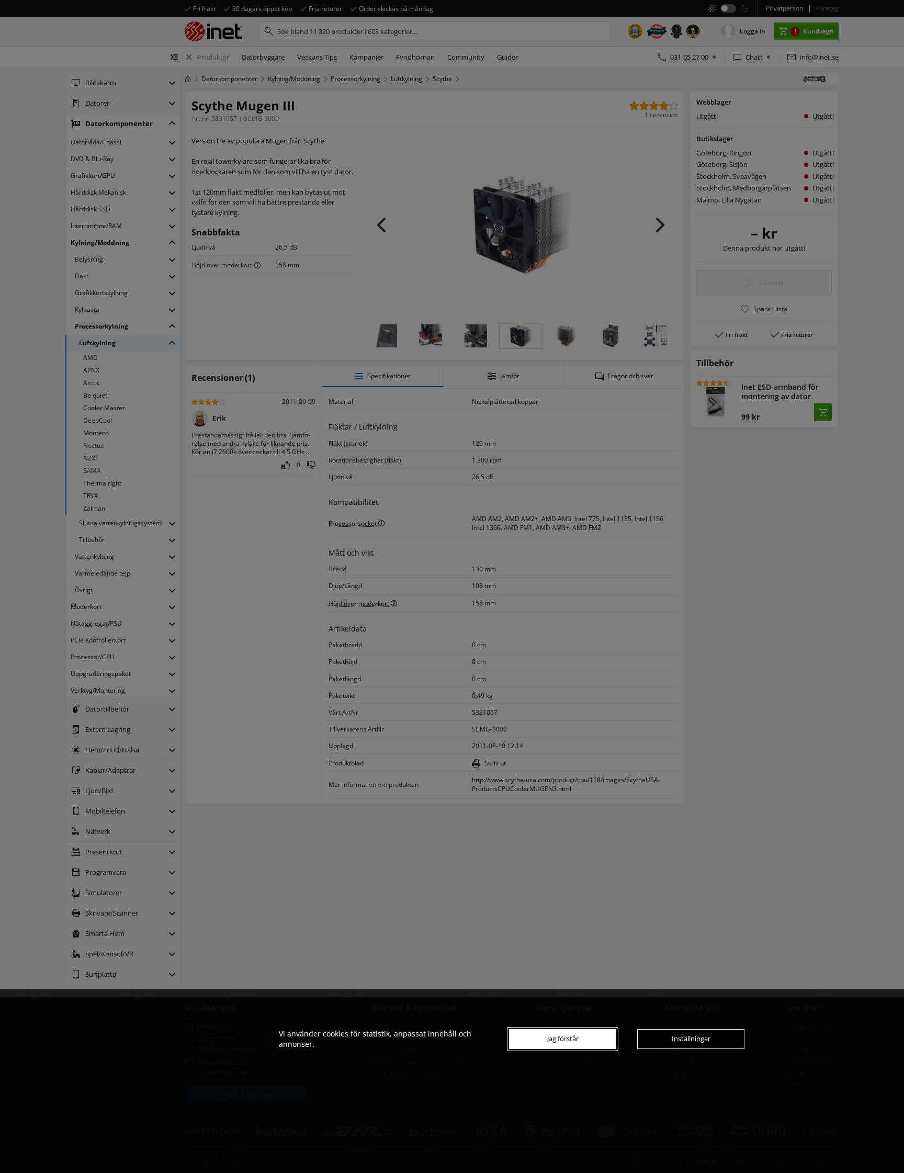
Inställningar (691, 1038)
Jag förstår (563, 1038)
